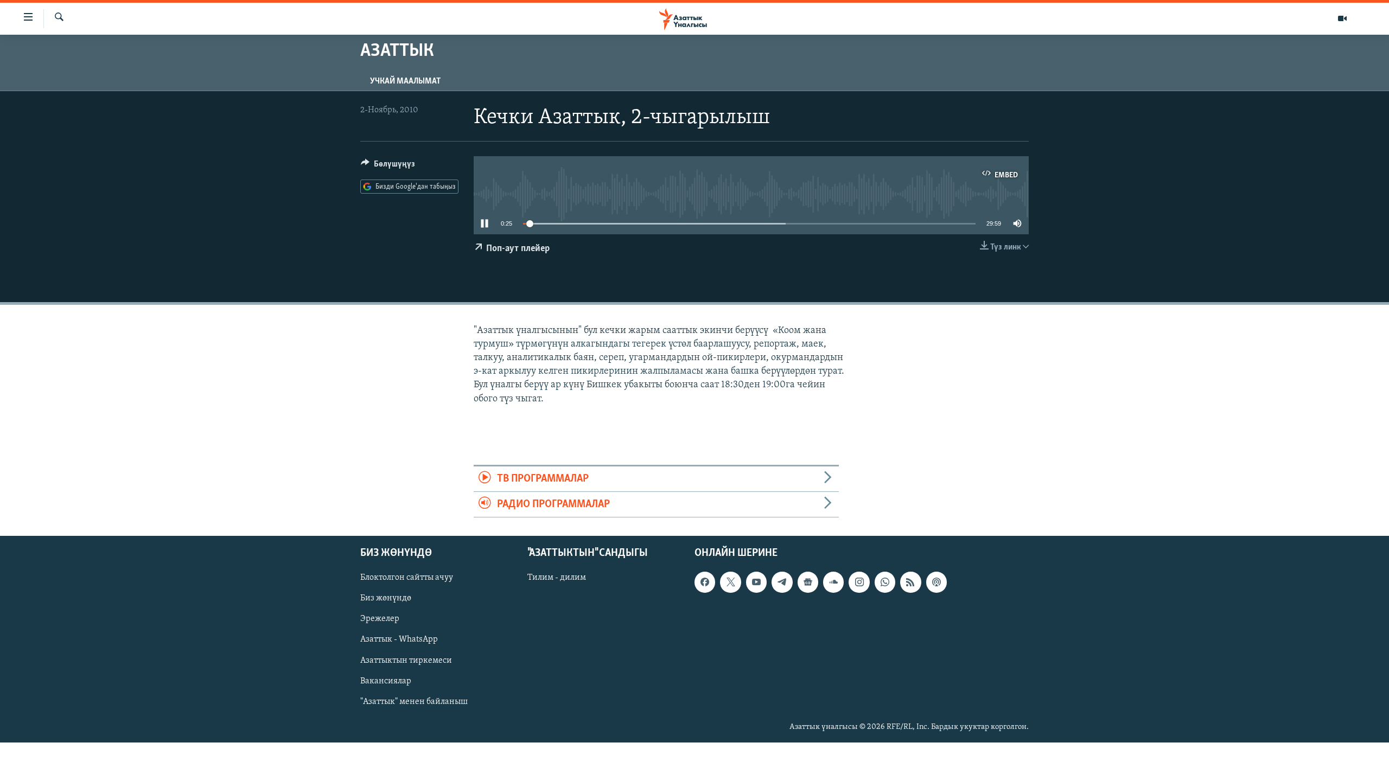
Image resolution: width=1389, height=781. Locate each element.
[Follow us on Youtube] (756, 582)
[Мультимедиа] (1342, 18)
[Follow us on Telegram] (782, 582)
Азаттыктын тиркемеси (406, 660)
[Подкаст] (936, 582)
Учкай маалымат (405, 81)
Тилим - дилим (556, 578)
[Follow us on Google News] (808, 582)
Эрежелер (379, 619)
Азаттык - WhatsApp (399, 640)
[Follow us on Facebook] (704, 582)
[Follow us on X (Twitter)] (730, 582)
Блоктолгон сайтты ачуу (406, 578)
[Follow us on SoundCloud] (833, 582)
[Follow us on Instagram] (859, 582)
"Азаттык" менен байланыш (414, 701)
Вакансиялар (385, 681)
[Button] (388, 166)
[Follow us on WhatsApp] (885, 582)
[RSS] (910, 582)
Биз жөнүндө (385, 598)
